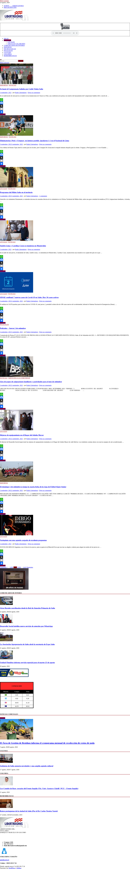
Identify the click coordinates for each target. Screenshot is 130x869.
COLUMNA (8, 54)
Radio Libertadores (21, 92)
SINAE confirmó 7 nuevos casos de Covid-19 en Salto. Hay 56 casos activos (29, 297)
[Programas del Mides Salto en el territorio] (65, 177)
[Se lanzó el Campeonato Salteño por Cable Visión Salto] (65, 74)
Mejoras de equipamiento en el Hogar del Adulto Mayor (22, 435)
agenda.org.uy (4, 860)
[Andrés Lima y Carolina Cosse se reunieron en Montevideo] (65, 230)
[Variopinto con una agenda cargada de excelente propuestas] (65, 525)
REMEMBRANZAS (10, 56)
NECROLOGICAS (10, 49)
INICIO (6, 38)
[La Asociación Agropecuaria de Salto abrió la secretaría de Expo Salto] (6, 641)
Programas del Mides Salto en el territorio (16, 192)
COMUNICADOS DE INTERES (14, 45)
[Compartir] (65, 112)
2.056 (11, 567)
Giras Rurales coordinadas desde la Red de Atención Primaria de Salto (27, 608)
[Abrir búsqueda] (1, 59)
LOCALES (11, 42)
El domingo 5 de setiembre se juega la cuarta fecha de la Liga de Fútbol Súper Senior (33, 487)
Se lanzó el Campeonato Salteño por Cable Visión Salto (21, 89)
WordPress (12, 868)
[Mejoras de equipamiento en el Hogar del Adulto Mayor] (65, 420)
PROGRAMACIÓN (10, 7)
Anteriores (3, 567)
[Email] (65, 108)
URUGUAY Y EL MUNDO (16, 44)
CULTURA (7, 52)
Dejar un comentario (34, 92)
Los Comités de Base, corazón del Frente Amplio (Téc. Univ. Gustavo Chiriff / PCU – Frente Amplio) (39, 789)
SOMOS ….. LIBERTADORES (14, 6)
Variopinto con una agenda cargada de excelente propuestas (23, 540)
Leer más (3, 114)
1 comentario (43, 196)
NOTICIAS (7, 40)
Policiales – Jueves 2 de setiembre (13, 328)
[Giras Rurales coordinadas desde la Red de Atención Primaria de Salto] (6, 604)
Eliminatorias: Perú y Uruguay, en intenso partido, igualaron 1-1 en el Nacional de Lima (34, 141)
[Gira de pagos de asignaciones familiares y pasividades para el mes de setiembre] (65, 366)
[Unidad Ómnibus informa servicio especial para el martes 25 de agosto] (6, 659)
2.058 (19, 567)
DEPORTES (8, 47)
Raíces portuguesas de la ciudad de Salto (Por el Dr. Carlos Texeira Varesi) (29, 811)
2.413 (24, 567)
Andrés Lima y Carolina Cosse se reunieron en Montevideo (23, 246)
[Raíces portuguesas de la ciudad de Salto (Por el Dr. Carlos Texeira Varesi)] (6, 807)
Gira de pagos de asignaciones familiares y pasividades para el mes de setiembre (31, 382)
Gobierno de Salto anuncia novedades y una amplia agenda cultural (26, 766)
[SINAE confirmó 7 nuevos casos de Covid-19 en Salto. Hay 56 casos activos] (65, 282)
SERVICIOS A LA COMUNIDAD (19, 378)
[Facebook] (65, 102)
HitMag (19, 868)
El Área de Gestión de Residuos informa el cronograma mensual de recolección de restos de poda (47, 743)
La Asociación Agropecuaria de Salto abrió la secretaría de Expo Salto (27, 644)
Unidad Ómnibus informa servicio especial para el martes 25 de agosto (27, 663)
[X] (65, 105)
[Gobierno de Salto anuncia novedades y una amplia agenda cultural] (6, 762)
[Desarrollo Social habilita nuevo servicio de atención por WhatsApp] (6, 622)
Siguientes (30, 567)
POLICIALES (8, 50)
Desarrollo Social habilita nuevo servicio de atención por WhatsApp (26, 626)
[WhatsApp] (65, 99)
